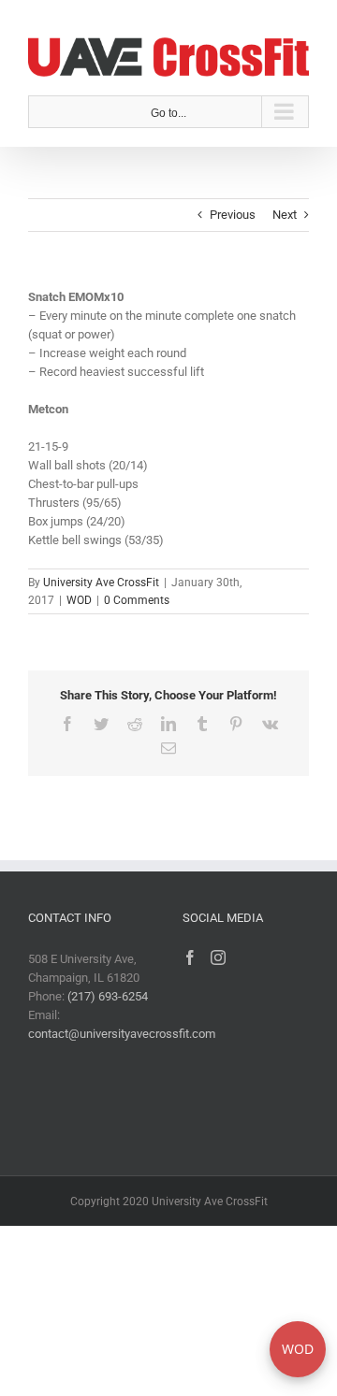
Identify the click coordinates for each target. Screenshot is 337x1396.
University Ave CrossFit (101, 579)
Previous (233, 211)
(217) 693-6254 (107, 993)
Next (284, 211)
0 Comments (136, 596)
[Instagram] (218, 954)
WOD (79, 596)
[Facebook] (190, 954)
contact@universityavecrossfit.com (121, 1031)
